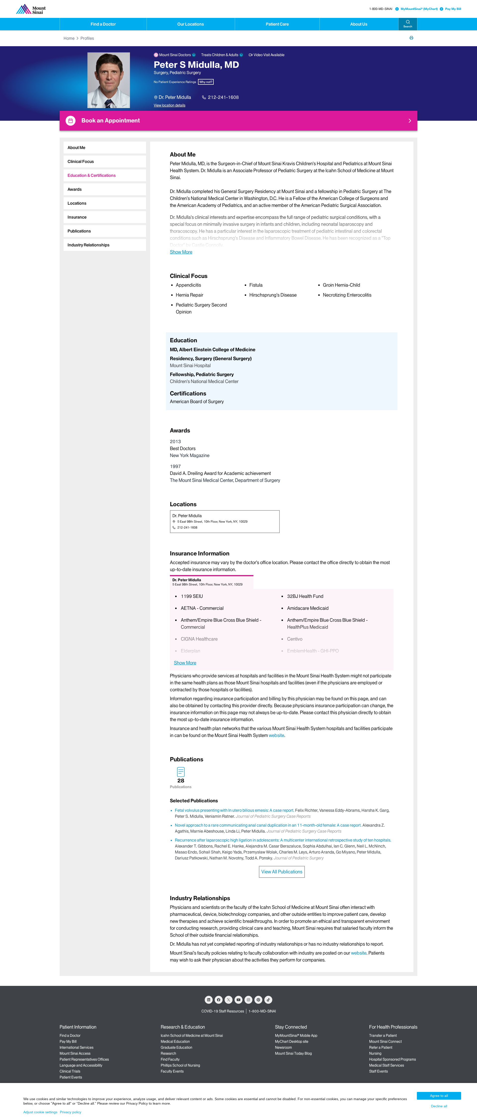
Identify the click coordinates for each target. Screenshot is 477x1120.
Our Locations (190, 24)
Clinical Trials (70, 1071)
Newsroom (283, 1047)
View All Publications (281, 872)
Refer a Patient (380, 1047)
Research (168, 1053)
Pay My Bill (453, 9)
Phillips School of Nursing (180, 1065)
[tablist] (103, 194)
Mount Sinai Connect (385, 1041)
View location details (169, 105)
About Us (358, 24)
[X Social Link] (229, 1000)
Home (69, 38)
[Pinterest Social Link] (258, 1000)
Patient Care (277, 24)
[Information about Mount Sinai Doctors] (194, 55)
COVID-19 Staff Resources (222, 1011)
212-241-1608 (223, 97)
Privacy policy (70, 1112)
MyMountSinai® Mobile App (296, 1035)
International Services (76, 1047)
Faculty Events (172, 1071)
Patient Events (71, 1077)
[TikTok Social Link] (268, 1000)
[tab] (105, 148)
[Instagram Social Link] (248, 1000)
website (276, 735)
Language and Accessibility (81, 1065)
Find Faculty (170, 1059)
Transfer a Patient (383, 1035)
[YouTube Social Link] (238, 1000)
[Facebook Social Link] (219, 1000)
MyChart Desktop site (291, 1041)
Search (407, 26)
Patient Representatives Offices (84, 1059)
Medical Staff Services (386, 1065)
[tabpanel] (281, 203)
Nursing (375, 1053)
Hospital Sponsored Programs (392, 1059)
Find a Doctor (103, 24)
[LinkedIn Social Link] (209, 1000)
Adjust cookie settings (40, 1112)
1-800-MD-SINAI (380, 9)
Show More (181, 252)
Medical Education (175, 1041)
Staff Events (378, 1071)
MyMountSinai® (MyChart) (419, 9)
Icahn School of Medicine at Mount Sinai (192, 1035)
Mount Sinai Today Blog (293, 1053)
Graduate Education (176, 1047)
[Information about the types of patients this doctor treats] (241, 55)
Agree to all (439, 1096)
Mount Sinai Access (75, 1053)
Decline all (439, 1106)
